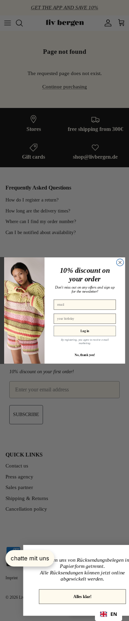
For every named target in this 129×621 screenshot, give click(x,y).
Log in (84, 330)
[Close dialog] (119, 262)
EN (113, 614)
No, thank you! (85, 354)
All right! (70, 590)
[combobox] (108, 614)
